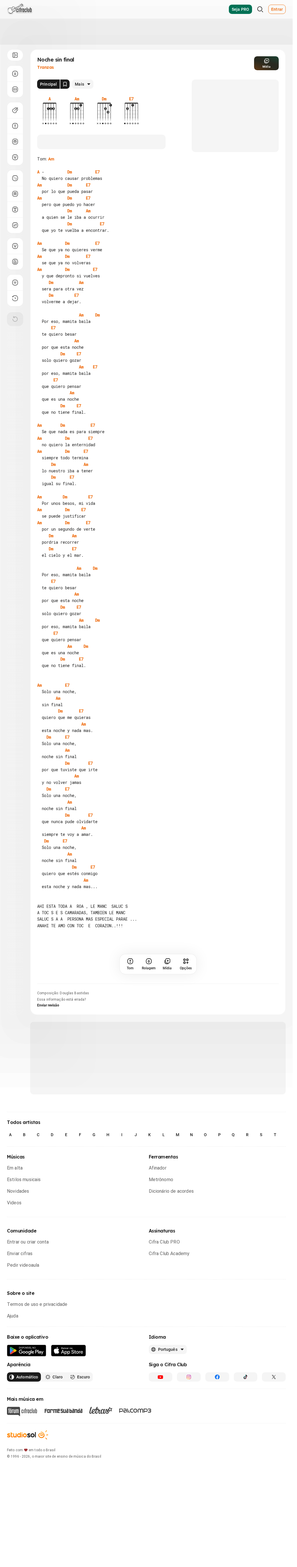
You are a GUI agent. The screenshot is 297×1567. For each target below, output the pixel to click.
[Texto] (15, 209)
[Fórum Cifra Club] (22, 1411)
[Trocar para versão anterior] (15, 298)
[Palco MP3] (135, 1411)
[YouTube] (161, 1377)
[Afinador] (15, 246)
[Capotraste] (15, 142)
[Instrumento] (15, 110)
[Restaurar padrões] (15, 319)
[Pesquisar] (260, 9)
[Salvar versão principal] (65, 84)
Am (51, 159)
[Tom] (15, 126)
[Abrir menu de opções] (15, 55)
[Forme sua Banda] (63, 1410)
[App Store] (68, 1351)
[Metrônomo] (15, 262)
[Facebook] (217, 1377)
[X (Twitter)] (274, 1377)
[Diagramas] (15, 194)
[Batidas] (15, 225)
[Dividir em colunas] (15, 89)
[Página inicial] (20, 9)
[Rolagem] (15, 74)
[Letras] (100, 1410)
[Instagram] (189, 1377)
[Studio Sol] (27, 1434)
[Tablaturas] (15, 178)
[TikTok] (246, 1377)
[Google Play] (26, 1351)
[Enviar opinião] (15, 283)
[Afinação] (15, 157)
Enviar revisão (48, 1005)
